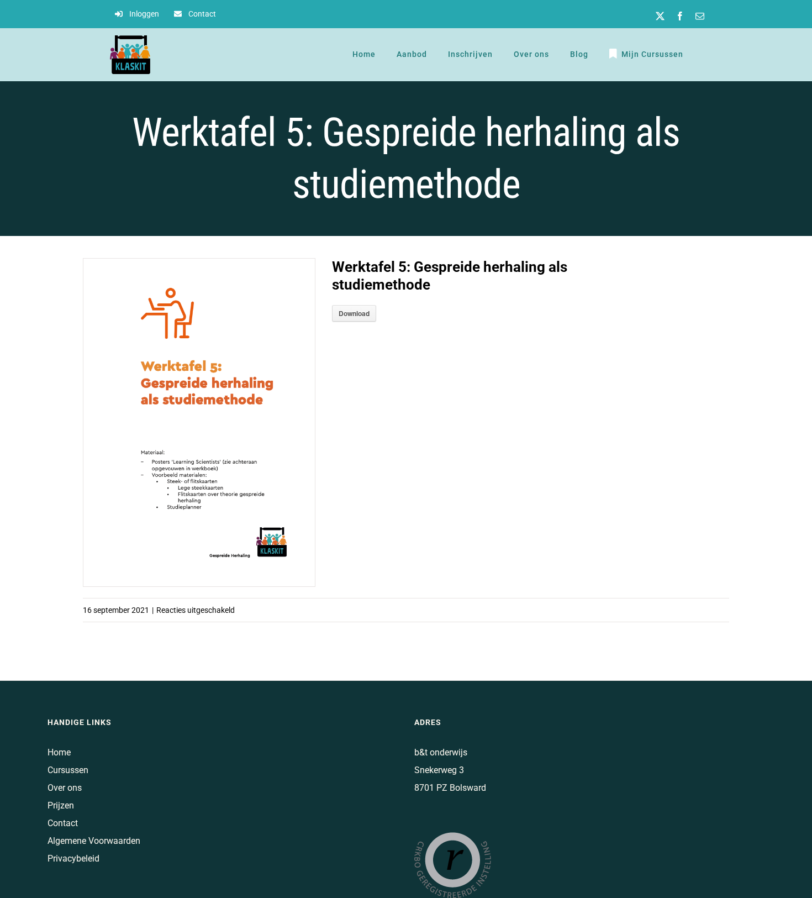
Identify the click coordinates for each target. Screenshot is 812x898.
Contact (63, 823)
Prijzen (61, 805)
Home (59, 752)
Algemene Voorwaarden (94, 841)
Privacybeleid (73, 858)
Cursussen (68, 770)
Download (354, 313)
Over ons (65, 788)
